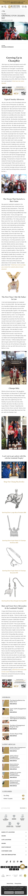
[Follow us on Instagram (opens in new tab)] (14, 861)
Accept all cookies (19, 892)
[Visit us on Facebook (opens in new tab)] (10, 861)
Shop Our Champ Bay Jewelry (14, 482)
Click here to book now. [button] (17, 2)
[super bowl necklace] (14, 526)
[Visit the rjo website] (20, 875)
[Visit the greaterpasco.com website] (25, 875)
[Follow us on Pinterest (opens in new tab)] (17, 861)
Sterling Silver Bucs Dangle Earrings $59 (14, 601)
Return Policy (10, 883)
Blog (4, 11)
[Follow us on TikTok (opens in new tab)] (6, 861)
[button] (5, 6)
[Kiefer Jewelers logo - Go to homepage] (14, 7)
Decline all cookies (9, 892)
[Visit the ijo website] (8, 875)
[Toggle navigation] (2, 7)
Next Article (22, 808)
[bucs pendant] (14, 498)
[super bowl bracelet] (14, 556)
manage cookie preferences (15, 889)
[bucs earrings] (14, 587)
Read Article (13, 703)
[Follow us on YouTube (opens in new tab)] (21, 861)
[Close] (26, 2)
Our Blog (3, 13)
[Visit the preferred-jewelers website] (15, 875)
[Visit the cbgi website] (3, 875)
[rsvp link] (14, 683)
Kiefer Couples (14, 798)
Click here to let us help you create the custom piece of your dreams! (13, 267)
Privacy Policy (18, 883)
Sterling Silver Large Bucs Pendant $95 (14, 512)
